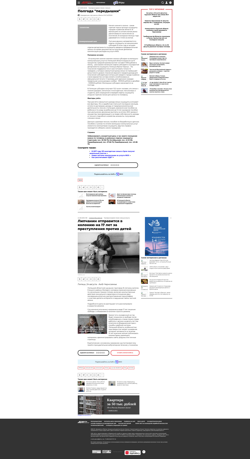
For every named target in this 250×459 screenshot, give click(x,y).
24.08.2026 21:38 (82, 218)
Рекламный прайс (96, 421)
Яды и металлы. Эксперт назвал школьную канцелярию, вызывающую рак (159, 64)
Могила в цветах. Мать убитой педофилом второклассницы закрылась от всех (95, 383)
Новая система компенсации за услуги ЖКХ (110, 155)
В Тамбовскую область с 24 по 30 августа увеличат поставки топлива (156, 46)
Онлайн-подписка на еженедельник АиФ (103, 423)
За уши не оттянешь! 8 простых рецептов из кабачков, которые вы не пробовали (160, 281)
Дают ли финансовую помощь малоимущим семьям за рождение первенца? (126, 195)
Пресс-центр (141, 421)
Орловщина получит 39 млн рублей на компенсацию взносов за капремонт (95, 202)
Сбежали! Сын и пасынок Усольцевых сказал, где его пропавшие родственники (158, 58)
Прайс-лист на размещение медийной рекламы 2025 (151, 423)
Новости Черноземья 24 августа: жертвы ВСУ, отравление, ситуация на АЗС (156, 22)
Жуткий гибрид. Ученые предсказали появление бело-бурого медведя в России (159, 77)
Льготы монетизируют (93, 206)
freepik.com (81, 274)
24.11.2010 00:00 (82, 8)
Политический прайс (97, 425)
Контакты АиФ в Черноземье (113, 421)
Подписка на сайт (129, 421)
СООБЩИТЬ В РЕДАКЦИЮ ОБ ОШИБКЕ (116, 425)
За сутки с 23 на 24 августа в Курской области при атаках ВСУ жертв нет (157, 14)
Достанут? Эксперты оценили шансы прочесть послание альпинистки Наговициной (160, 274)
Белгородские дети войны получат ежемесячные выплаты (96, 194)
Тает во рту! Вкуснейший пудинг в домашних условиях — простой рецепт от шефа (160, 71)
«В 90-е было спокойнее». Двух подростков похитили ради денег (159, 267)
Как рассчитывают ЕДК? (102, 157)
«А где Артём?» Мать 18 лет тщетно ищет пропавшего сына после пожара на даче (160, 84)
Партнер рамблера (117, 451)
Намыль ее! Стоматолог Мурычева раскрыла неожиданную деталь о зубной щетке (159, 287)
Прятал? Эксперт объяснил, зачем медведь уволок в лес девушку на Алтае (159, 294)
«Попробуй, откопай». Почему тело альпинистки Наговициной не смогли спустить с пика (160, 90)
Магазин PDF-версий (124, 423)
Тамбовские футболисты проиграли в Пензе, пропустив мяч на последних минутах (156, 38)
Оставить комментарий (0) (125, 352)
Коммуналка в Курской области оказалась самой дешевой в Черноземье (156, 30)
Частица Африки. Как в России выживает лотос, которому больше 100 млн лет (160, 262)
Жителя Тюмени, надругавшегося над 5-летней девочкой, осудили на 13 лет (96, 389)
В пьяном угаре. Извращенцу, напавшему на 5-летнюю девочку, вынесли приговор (127, 383)
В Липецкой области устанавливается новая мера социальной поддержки (126, 202)
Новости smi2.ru (84, 415)
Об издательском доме (154, 421)
